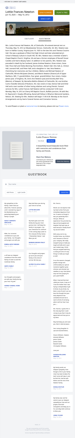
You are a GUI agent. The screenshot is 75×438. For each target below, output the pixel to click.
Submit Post (64, 192)
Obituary (29, 39)
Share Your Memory (63, 161)
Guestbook (44, 39)
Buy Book (51, 141)
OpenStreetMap (39, 433)
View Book (41, 141)
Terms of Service (42, 430)
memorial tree (31, 106)
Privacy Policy (32, 430)
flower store (63, 106)
